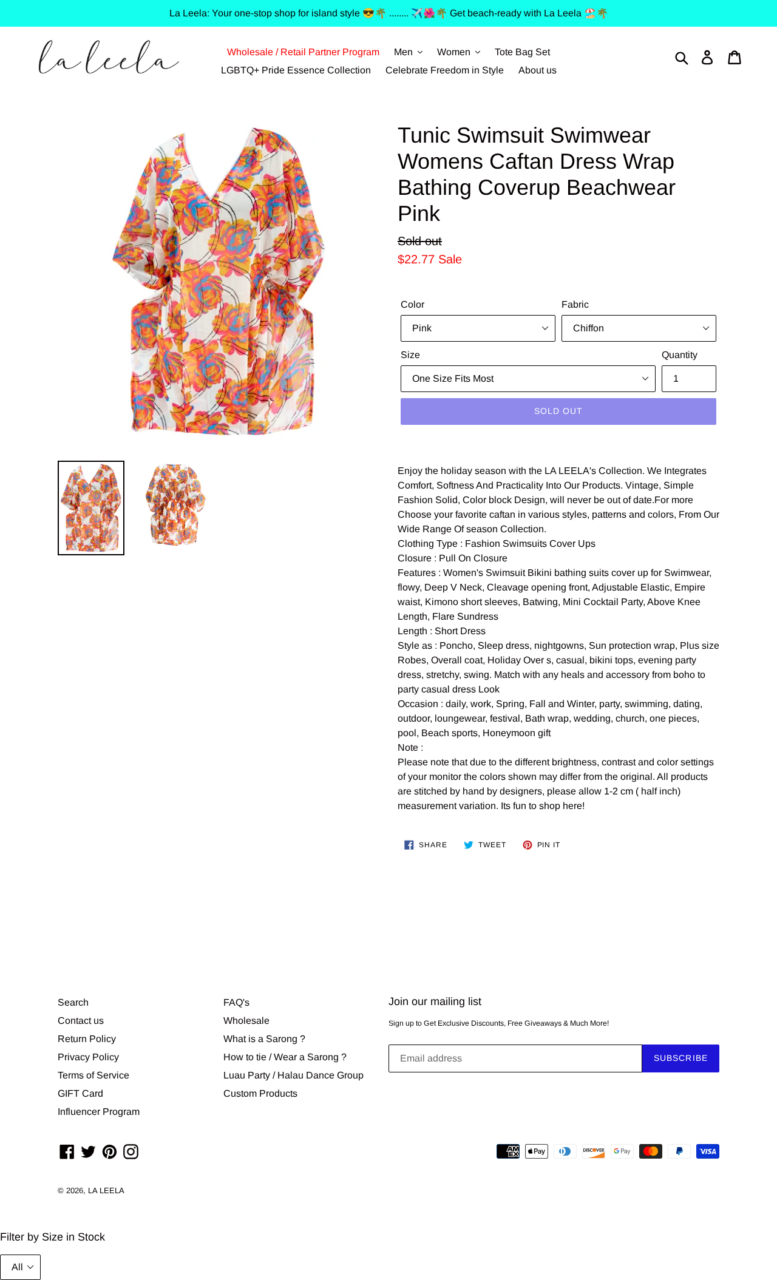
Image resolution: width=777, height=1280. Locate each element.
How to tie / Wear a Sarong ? (285, 1057)
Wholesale (246, 1020)
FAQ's (236, 1002)
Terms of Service (93, 1075)
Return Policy (87, 1039)
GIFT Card (80, 1093)
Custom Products (260, 1093)
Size (410, 355)
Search (73, 1002)
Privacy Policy (88, 1057)
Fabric (575, 304)
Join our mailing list (434, 1001)
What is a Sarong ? (264, 1039)
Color (412, 304)
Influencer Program (99, 1111)
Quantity (679, 355)
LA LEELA (106, 1190)
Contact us (81, 1020)
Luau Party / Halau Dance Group (293, 1075)
